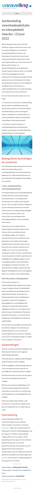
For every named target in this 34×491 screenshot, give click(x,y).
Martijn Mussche (18, 470)
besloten (5, 458)
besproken (5, 428)
